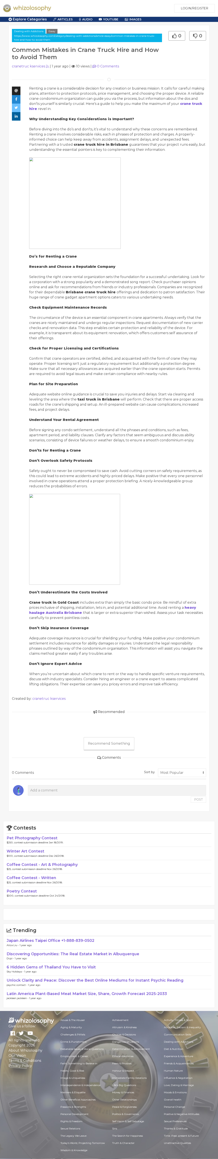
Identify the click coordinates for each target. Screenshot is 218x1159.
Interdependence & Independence (80, 1085)
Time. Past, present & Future (181, 1135)
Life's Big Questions (124, 1085)
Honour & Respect (123, 1070)
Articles (65, 19)
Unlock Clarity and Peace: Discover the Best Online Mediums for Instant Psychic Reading (95, 980)
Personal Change (174, 1106)
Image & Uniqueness (72, 1077)
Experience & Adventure (178, 1056)
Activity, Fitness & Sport (178, 1020)
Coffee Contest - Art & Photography (42, 864)
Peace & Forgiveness (124, 1106)
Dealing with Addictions (28, 31)
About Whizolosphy (25, 1050)
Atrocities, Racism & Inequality (182, 1027)
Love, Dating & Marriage (179, 1085)
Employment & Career (74, 1056)
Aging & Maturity (71, 1027)
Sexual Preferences (175, 1121)
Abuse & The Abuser (72, 1020)
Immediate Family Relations (129, 1077)
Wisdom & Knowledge (73, 1150)
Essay (52, 31)
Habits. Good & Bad (72, 1070)
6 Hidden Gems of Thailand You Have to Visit (51, 967)
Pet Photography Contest (32, 838)
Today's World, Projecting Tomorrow (82, 1143)
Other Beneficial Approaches (78, 1099)
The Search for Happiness (127, 1135)
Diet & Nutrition (173, 1049)
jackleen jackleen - (18, 998)
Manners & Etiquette (72, 1092)
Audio (87, 19)
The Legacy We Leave (73, 1135)
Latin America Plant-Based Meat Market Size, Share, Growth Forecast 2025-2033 (87, 993)
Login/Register (194, 8)
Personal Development (74, 1114)
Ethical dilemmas (122, 1056)
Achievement (120, 1020)
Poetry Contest (22, 891)
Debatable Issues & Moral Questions (82, 1049)
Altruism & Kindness (124, 1027)
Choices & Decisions (124, 1034)
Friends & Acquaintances (179, 1063)
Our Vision (17, 1056)
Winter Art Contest (25, 851)
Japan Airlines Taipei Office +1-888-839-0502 (50, 940)
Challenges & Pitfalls (72, 1034)
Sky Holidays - (15, 971)
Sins (114, 1128)
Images (135, 19)
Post (198, 799)
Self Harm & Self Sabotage (128, 1121)
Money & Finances (123, 1092)
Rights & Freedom (71, 1121)
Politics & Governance (125, 1114)
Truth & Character (123, 1143)
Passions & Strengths (73, 1106)
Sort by (149, 772)
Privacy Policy (20, 1066)
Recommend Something (109, 743)
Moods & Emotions (175, 1092)
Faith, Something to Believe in (78, 1063)
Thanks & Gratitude (176, 1128)
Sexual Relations (70, 1128)
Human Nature (173, 1070)
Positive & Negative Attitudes (181, 1114)
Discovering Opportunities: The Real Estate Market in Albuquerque (73, 954)
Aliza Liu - (13, 945)
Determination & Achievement (131, 1049)
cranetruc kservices (28, 66)
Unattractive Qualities (177, 1143)
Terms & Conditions (25, 1061)
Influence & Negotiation (178, 1077)
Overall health (172, 1099)
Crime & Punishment (73, 1041)
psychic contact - (17, 985)
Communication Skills (177, 1034)
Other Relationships (124, 1099)
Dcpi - (11, 958)
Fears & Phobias (122, 1063)
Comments (108, 66)
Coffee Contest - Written (31, 877)
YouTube (110, 19)
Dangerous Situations (125, 1041)
